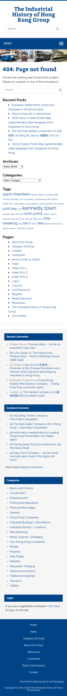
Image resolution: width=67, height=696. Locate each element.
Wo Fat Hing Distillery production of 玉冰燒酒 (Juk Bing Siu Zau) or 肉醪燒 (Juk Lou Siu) (35, 135)
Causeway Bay (51, 195)
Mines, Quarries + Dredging (26, 537)
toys (60, 224)
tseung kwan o (9, 228)
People (14, 546)
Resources (18, 302)
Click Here (53, 606)
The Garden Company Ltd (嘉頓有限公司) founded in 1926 (34, 394)
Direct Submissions (33, 665)
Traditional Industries (22, 575)
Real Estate (17, 556)
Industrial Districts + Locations (28, 527)
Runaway (59, 681)
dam (49, 199)
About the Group (22, 242)
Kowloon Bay (9, 214)
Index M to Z (20, 272)
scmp (21, 219)
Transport (15, 580)
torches (54, 224)
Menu (8, 43)
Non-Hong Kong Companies (27, 541)
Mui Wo (19, 214)
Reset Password (22, 298)
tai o (27, 223)
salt (16, 219)
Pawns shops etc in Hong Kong (31, 113)
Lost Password (21, 289)
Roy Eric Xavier (19, 353)
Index (15, 263)
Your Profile (19, 315)
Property (15, 551)
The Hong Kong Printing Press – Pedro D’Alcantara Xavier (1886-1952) (35, 356)
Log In (16, 281)
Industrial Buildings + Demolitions (30, 522)
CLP (21, 199)
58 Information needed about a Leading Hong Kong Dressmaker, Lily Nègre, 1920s (34, 436)
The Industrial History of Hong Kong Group (33, 14)
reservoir (7, 219)
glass (17, 204)
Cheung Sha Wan (10, 199)
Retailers (15, 561)
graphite (48, 204)
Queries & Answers (18, 408)
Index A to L (19, 268)
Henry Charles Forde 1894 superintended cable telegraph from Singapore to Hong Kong (35, 148)
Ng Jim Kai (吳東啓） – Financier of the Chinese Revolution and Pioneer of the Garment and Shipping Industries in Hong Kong (34, 370)
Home (33, 625)
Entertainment (19, 498)
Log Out (17, 285)
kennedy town (39, 208)
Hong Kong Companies (24, 517)
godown (35, 204)
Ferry (11, 204)
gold (42, 204)
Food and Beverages (22, 507)
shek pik (28, 219)
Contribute (18, 255)
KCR (20, 209)
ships (20, 224)
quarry (54, 214)
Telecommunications (23, 571)
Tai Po (34, 224)
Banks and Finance (21, 488)
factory (55, 199)
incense (60, 204)
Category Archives (23, 246)
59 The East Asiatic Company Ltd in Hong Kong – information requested (35, 425)
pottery (46, 214)
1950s (8, 194)
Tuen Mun (21, 228)
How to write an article (26, 259)
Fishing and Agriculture (24, 502)
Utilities (14, 585)
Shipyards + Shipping (22, 566)
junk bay (10, 208)
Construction (18, 493)
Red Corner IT (41, 681)
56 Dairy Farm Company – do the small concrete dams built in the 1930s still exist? (34, 456)
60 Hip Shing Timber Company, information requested (29, 417)
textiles (47, 224)
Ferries (6, 204)
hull (54, 204)
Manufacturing (19, 532)
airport (41, 195)
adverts (34, 195)
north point (32, 213)
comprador (29, 199)
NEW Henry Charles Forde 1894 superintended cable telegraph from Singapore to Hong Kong (30, 122)
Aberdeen (21, 194)
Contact (17, 250)
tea (40, 223)
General (15, 512)
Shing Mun (38, 219)
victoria (30, 228)
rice (12, 219)
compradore (40, 199)
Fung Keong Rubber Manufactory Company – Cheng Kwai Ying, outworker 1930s (34, 384)
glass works (25, 204)
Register (17, 294)
